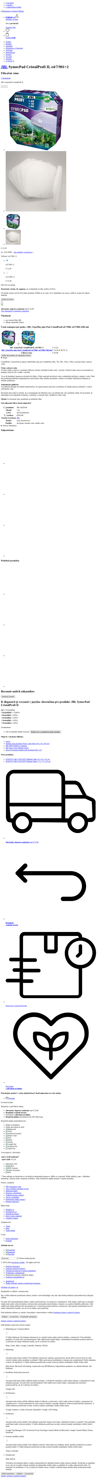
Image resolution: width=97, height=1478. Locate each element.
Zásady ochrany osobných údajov (13, 1321)
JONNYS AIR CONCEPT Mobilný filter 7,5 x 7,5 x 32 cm (28, 761)
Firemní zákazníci (12, 1202)
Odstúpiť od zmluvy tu (9, 1287)
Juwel (8, 741)
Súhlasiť (5, 1317)
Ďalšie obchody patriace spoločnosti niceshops (23, 1283)
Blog (7, 1228)
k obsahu (9, 5)
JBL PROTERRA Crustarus (16, 746)
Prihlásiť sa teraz (12, 19)
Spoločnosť (10, 1281)
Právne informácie (10, 426)
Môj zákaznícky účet (13, 1187)
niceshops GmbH (17, 1262)
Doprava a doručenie (13, 1193)
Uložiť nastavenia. (8, 1474)
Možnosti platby (12, 1191)
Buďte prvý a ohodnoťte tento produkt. (45, 732)
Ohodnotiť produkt (8, 697)
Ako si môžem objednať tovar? (17, 1189)
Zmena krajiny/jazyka (27, 1258)
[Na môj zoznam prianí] (2, 302)
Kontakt (9, 1241)
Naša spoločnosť (12, 1239)
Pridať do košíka (7, 299)
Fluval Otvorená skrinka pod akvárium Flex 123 (24, 750)
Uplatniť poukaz (12, 1218)
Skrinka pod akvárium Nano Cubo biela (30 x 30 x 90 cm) (27, 744)
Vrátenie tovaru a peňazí (15, 1195)
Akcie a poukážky (12, 1197)
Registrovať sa (11, 1212)
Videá (8, 1226)
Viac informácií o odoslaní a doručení (15, 311)
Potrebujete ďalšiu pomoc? (16, 1199)
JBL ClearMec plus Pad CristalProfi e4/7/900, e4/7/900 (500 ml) (26, 350)
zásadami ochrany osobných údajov (66, 1312)
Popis (5, 358)
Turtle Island (10, 1231)
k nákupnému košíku (13, 7)
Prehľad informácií (13, 1266)
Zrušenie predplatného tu (15, 1277)
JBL (4, 67)
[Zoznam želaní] (7, 31)
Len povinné (14, 1317)
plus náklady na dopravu (23, 252)
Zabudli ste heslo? (12, 1214)
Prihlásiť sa (10, 1210)
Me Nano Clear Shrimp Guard (17, 748)
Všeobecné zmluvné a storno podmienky (21, 1271)
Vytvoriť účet (11, 27)
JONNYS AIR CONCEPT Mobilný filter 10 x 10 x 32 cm (28, 759)
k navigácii (10, 3)
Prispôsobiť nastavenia (28, 1317)
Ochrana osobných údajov (15, 1269)
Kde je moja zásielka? (14, 1216)
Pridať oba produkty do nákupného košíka (16, 355)
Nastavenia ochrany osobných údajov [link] (20, 1275)
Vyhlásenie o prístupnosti (15, 1273)
